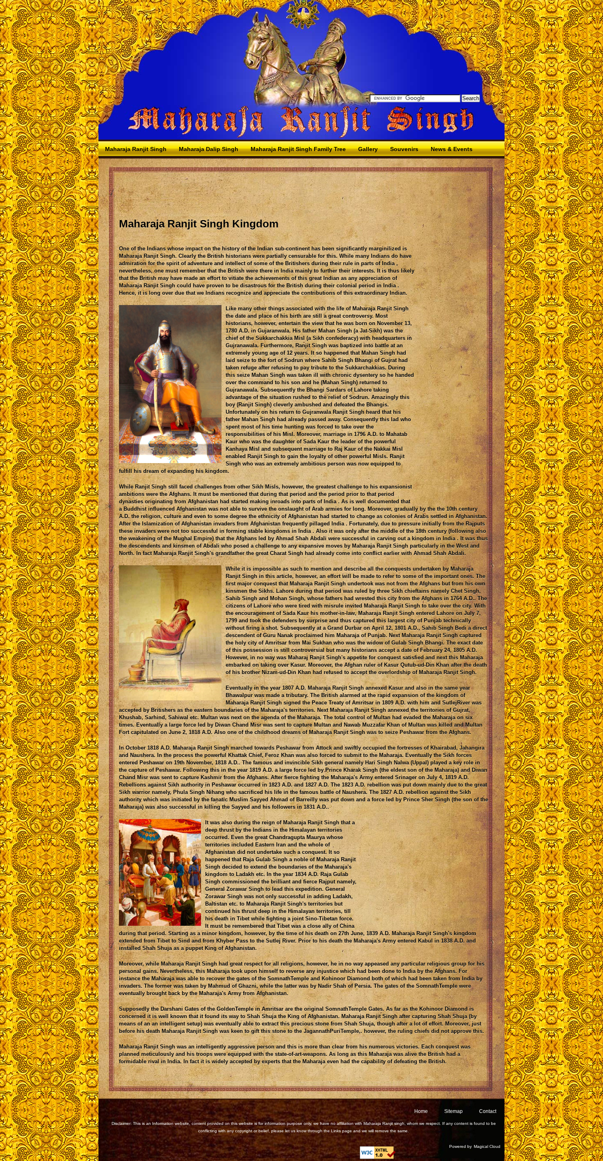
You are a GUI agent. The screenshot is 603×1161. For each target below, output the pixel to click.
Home (421, 1111)
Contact (487, 1111)
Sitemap (453, 1111)
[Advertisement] (268, 195)
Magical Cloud (487, 1146)
